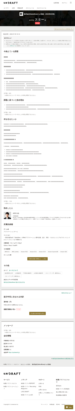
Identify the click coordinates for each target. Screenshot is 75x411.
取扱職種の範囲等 (61, 395)
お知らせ (41, 383)
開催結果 (20, 8)
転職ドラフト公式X (27, 395)
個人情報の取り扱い (62, 392)
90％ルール (13, 45)
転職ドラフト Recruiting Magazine (28, 387)
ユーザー (6, 8)
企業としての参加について (46, 394)
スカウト (16, 364)
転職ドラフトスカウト (10, 383)
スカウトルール (41, 8)
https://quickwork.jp (14, 352)
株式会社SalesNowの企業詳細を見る (64, 29)
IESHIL (58, 404)
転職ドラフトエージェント (11, 387)
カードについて (13, 270)
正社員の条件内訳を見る (37, 313)
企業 (13, 8)
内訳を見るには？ (66, 293)
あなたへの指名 (25, 364)
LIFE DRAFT (25, 392)
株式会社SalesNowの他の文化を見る (14, 282)
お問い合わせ (43, 390)
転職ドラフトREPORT (28, 383)
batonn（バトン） (66, 404)
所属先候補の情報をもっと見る (37, 259)
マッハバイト (44, 404)
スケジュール (30, 8)
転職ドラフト (8, 364)
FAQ (40, 386)
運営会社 (58, 386)
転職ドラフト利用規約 (63, 389)
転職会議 (52, 404)
